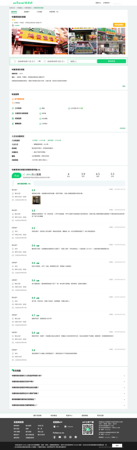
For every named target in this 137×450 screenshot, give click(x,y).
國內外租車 (41, 435)
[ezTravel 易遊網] (22, 3)
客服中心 (98, 3)
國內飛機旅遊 (30, 435)
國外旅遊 (16, 429)
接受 (117, 445)
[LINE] (75, 437)
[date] (25, 61)
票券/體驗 (17, 432)
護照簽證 (16, 438)
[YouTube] (59, 437)
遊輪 (27, 429)
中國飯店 (20, 8)
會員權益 (54, 416)
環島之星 (40, 432)
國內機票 (28, 426)
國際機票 (16, 426)
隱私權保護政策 (61, 447)
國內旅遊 (28, 432)
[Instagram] (65, 437)
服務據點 (85, 416)
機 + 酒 (40, 429)
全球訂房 (12, 8)
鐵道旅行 (16, 435)
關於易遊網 (37, 416)
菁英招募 (100, 416)
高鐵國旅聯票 (30, 438)
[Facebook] (54, 437)
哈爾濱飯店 (28, 8)
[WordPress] (70, 437)
